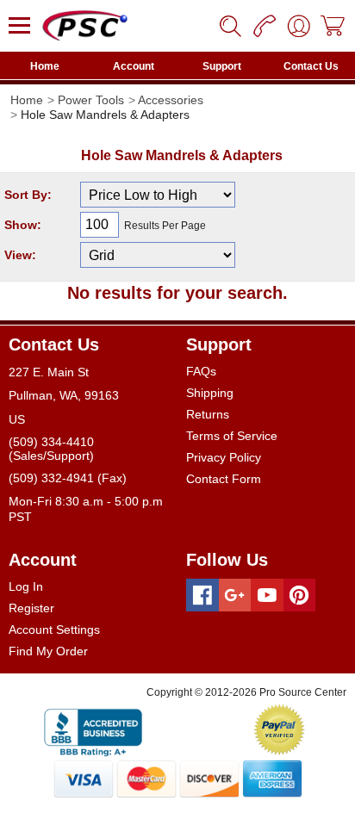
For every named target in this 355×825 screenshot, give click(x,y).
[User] (299, 26)
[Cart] (333, 26)
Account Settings (54, 629)
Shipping (210, 393)
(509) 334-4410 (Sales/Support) (51, 448)
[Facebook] (202, 595)
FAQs (201, 371)
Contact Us (311, 66)
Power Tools (91, 100)
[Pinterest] (299, 595)
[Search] (230, 26)
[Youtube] (267, 595)
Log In (26, 586)
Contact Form (223, 479)
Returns (207, 414)
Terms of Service (231, 436)
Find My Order (48, 651)
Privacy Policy (223, 457)
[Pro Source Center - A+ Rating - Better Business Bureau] (93, 729)
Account (133, 66)
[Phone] (264, 26)
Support (221, 66)
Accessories (170, 100)
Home (44, 66)
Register (31, 608)
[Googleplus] (235, 595)
